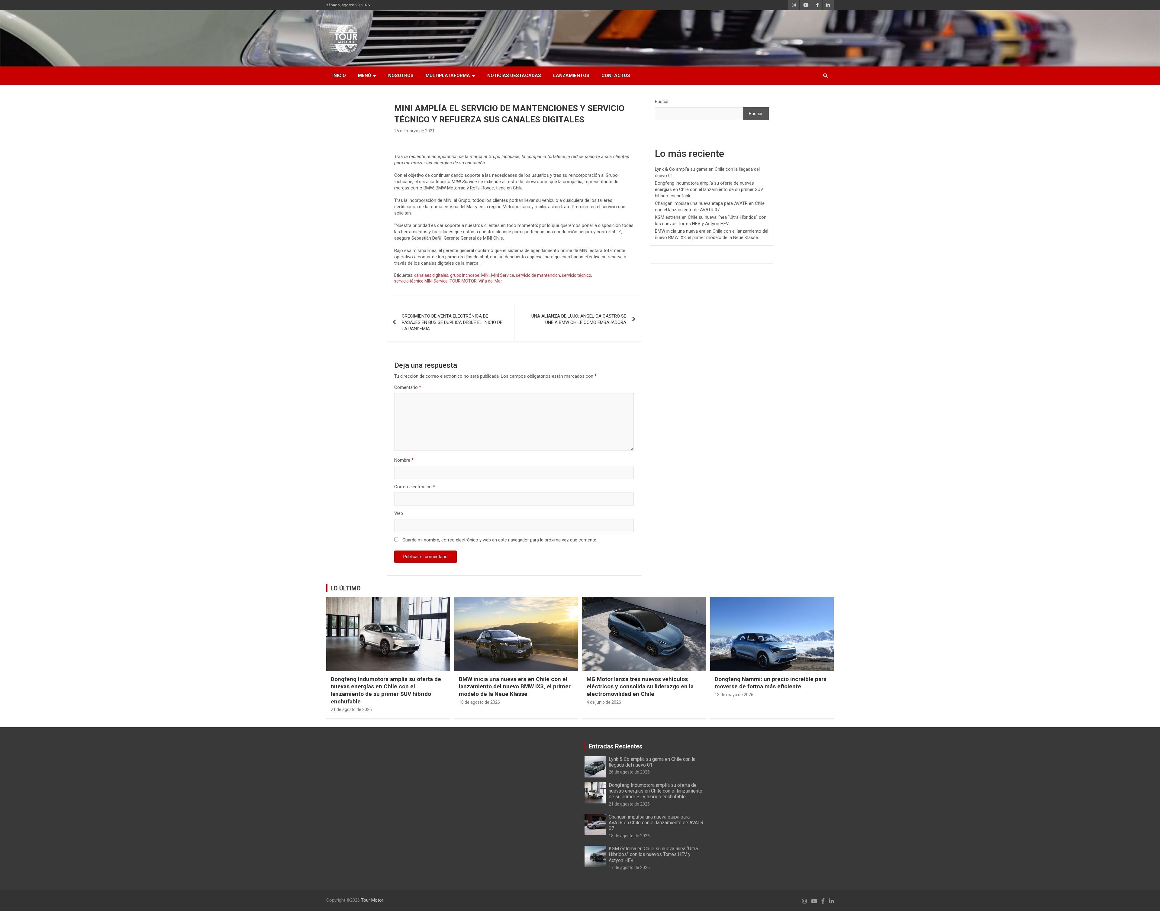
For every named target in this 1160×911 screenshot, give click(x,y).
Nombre (404, 460)
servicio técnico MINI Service (421, 281)
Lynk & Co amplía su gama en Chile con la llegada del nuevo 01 (652, 762)
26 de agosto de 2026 (629, 772)
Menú (364, 75)
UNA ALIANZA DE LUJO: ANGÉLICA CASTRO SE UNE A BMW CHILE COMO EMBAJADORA (578, 319)
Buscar (662, 101)
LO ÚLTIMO (345, 588)
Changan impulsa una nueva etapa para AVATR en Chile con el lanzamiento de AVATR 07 (656, 822)
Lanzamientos (571, 75)
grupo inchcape (464, 275)
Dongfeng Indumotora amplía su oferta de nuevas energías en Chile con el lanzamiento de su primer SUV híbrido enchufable (709, 189)
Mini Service (502, 275)
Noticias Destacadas (514, 75)
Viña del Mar (490, 281)
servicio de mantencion (538, 275)
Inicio (339, 75)
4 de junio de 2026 (604, 702)
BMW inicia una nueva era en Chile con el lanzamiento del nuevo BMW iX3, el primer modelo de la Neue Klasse (515, 686)
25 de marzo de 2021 (414, 130)
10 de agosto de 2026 (479, 702)
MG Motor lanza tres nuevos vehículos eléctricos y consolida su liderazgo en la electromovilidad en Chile (640, 686)
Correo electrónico (414, 486)
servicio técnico (576, 275)
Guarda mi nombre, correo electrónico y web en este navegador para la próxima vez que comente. (499, 540)
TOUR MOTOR (463, 281)
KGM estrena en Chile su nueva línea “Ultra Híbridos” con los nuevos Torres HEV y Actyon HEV (653, 854)
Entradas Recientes (616, 746)
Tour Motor (372, 900)
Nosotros (401, 75)
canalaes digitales (431, 275)
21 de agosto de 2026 (351, 709)
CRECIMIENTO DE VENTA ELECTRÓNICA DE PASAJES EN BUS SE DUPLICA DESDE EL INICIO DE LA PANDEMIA (452, 322)
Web (398, 513)
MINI (485, 275)
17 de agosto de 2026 (629, 867)
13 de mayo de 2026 (734, 694)
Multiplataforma (448, 75)
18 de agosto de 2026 (629, 835)
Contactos (615, 75)
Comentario (407, 387)
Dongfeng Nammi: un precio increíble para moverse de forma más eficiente (770, 683)
